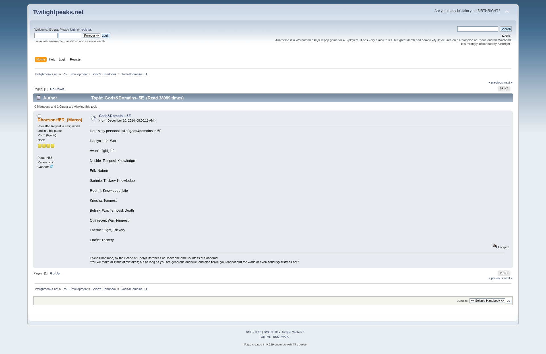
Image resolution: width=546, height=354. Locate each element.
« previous (496, 82)
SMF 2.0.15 (253, 332)
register (86, 29)
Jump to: (463, 300)
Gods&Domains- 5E (115, 116)
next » (508, 82)
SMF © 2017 (272, 332)
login (73, 29)
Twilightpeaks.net (58, 12)
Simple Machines (293, 332)
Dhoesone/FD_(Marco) (60, 119)
